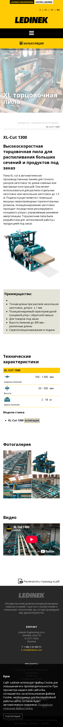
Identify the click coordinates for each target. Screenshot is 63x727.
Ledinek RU (23, 123)
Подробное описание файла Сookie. (28, 706)
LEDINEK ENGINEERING (22, 2)
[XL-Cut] (17, 462)
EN (46, 10)
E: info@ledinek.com (31, 649)
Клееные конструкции (45, 123)
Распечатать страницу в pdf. (42, 581)
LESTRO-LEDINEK (44, 2)
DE (52, 10)
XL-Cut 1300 (53, 126)
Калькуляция (33, 43)
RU (58, 10)
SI (40, 10)
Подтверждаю (13, 716)
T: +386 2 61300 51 (31, 646)
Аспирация (32, 420)
